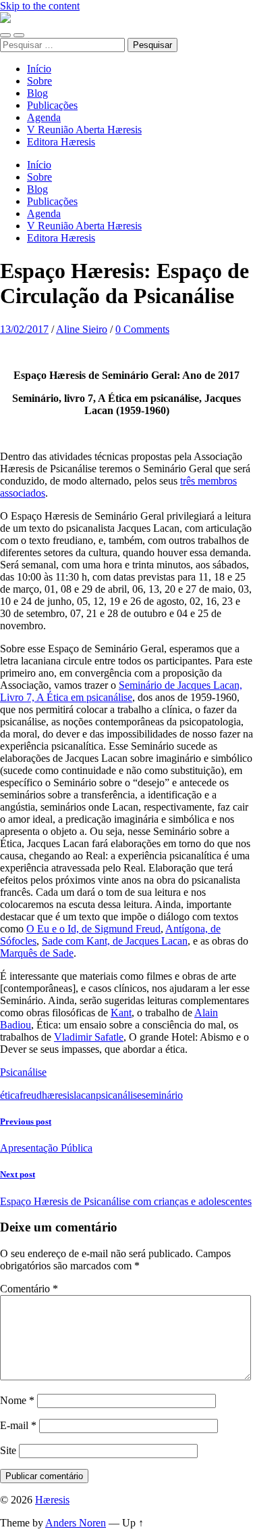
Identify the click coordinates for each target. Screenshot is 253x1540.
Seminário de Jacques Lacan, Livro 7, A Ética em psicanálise (121, 691)
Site (8, 1450)
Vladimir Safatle (88, 1037)
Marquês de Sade (37, 953)
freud (31, 1095)
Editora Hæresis (61, 142)
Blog (37, 93)
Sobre (39, 81)
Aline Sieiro (81, 329)
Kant (121, 1012)
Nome (17, 1400)
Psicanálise (23, 1072)
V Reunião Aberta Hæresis (84, 129)
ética (10, 1095)
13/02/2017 (24, 329)
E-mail (18, 1425)
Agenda (44, 117)
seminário (162, 1095)
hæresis (58, 1095)
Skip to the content (40, 6)
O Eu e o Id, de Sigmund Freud (93, 928)
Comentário (29, 1288)
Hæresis (52, 1499)
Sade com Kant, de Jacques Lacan (115, 941)
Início (39, 68)
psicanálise (119, 1095)
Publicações (52, 105)
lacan (85, 1095)
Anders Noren (75, 1522)
